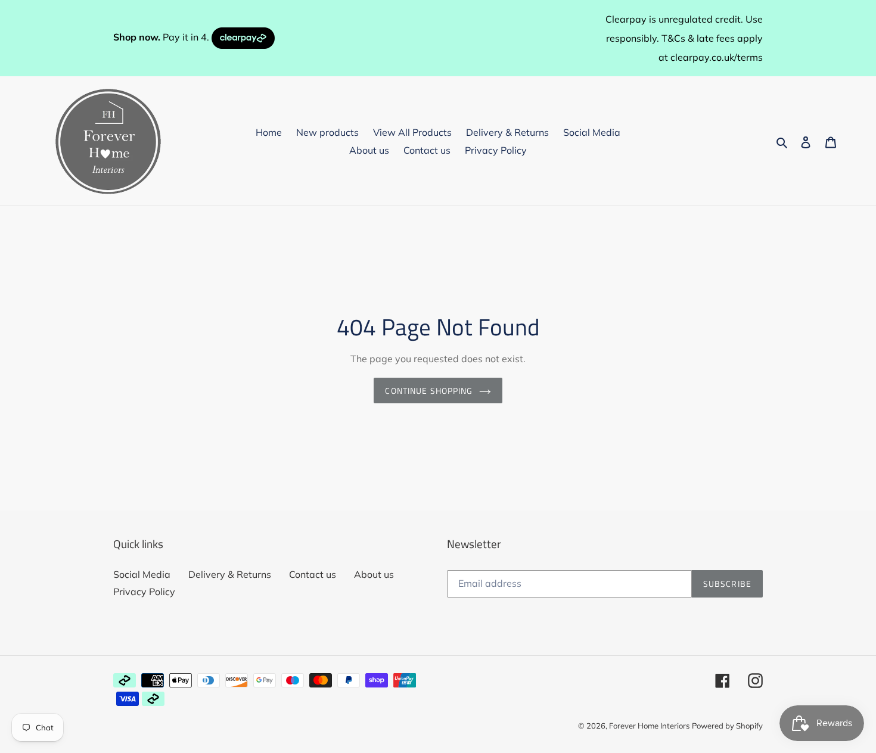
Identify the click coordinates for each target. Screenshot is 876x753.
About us (374, 574)
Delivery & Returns (229, 574)
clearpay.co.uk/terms (716, 57)
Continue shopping (429, 390)
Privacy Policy (144, 592)
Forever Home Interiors (649, 725)
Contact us (312, 574)
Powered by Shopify (727, 725)
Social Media (141, 574)
